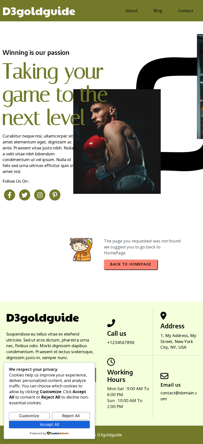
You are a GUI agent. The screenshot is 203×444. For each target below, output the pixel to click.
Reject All (71, 415)
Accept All (49, 424)
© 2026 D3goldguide (101, 435)
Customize (29, 415)
